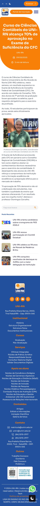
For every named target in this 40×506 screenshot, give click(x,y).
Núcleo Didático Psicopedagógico (20, 389)
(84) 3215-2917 (21, 434)
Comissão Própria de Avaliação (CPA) (20, 391)
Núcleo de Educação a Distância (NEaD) (20, 378)
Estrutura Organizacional (20, 325)
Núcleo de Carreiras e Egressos (20, 376)
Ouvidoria (20, 459)
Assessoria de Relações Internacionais (20, 399)
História (20, 323)
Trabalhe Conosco (20, 456)
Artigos (20, 409)
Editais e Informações (20, 411)
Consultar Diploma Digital (20, 360)
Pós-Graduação (20, 343)
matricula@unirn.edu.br (22, 427)
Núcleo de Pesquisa (20, 386)
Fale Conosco (20, 461)
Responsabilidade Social (20, 357)
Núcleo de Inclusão (20, 384)
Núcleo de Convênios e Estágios (20, 373)
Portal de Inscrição (21, 12)
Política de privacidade (20, 496)
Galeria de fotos (20, 417)
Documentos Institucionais (20, 331)
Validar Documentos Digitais (20, 362)
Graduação (20, 340)
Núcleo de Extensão (20, 381)
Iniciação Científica (20, 414)
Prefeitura (20, 464)
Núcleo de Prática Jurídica (20, 354)
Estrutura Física (20, 328)
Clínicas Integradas (20, 352)
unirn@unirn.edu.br (22, 431)
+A (6, 4)
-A (2, 4)
